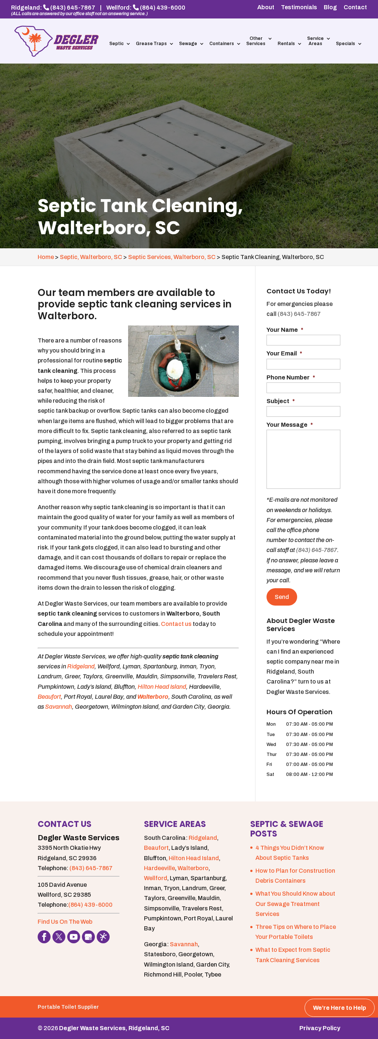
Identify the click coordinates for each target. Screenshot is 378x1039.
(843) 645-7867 (72, 7)
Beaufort (49, 697)
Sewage (188, 43)
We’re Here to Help (339, 1008)
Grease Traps (151, 43)
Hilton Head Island (162, 687)
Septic (116, 43)
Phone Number (291, 377)
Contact (355, 7)
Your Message (290, 425)
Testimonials (299, 7)
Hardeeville (159, 868)
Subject (281, 401)
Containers (221, 43)
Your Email (284, 353)
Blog (330, 7)
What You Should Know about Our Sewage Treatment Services (295, 903)
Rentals (286, 43)
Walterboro (152, 697)
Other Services (255, 41)
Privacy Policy (319, 1028)
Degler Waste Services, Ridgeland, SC (114, 1028)
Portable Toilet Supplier (68, 1007)
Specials (345, 43)
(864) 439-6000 (162, 7)
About (265, 7)
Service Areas (315, 41)
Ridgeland (80, 666)
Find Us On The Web (65, 922)
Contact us (176, 624)
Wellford (155, 878)
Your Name (285, 330)
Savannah (58, 707)
